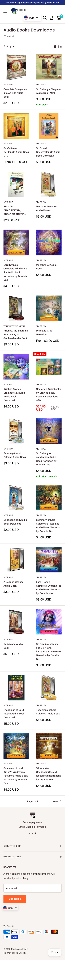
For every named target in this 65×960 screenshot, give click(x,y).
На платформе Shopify (14, 953)
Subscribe (15, 898)
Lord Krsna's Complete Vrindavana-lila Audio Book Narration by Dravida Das (15, 272)
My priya (8, 84)
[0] (59, 18)
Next (55, 801)
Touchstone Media (14, 326)
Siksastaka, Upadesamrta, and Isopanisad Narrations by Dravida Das (48, 774)
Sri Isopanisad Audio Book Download (15, 521)
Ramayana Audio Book (13, 646)
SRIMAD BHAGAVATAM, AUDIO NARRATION (14, 210)
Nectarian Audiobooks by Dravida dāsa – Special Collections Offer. (48, 395)
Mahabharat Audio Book (46, 266)
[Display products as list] (60, 46)
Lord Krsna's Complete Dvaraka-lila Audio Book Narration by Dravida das (48, 588)
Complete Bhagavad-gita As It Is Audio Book (15, 93)
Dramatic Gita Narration (44, 332)
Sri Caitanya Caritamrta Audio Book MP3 (16, 152)
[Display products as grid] (54, 46)
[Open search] (45, 18)
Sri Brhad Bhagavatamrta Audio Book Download (48, 152)
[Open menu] (5, 11)
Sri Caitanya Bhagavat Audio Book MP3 (48, 91)
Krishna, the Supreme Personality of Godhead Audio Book (15, 334)
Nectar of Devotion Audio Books (46, 208)
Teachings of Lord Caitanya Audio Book (48, 712)
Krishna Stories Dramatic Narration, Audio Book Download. (14, 395)
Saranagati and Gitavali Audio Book (14, 455)
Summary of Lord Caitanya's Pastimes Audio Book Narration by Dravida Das (48, 525)
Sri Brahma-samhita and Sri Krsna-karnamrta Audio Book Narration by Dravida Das (48, 652)
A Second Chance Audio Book (13, 584)
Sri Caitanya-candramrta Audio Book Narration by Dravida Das (46, 459)
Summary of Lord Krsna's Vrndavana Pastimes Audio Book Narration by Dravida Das (15, 776)
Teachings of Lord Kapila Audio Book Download (13, 714)
